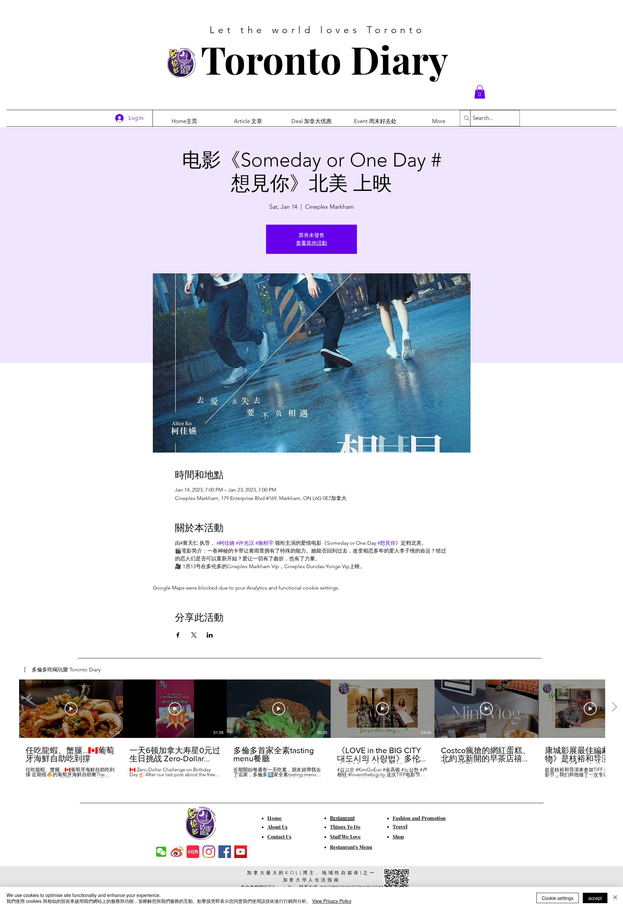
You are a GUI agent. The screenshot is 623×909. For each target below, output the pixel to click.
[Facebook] (224, 851)
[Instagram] (208, 851)
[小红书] (193, 851)
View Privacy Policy (331, 901)
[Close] (615, 898)
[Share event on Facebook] (178, 635)
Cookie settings (557, 898)
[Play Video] (71, 708)
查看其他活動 (311, 243)
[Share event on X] (194, 635)
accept (595, 898)
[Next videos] (614, 707)
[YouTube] (240, 851)
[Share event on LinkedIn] (210, 635)
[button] (479, 92)
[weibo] (177, 851)
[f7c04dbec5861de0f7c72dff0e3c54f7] (161, 851)
